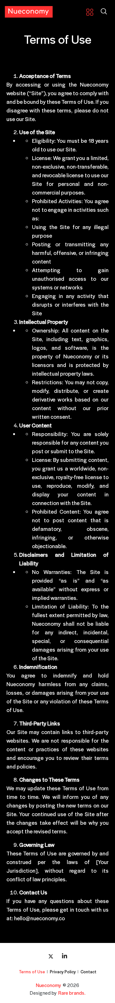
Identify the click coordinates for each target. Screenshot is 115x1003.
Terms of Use (32, 972)
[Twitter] (51, 956)
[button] (104, 12)
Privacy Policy (63, 972)
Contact (88, 972)
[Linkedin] (64, 956)
